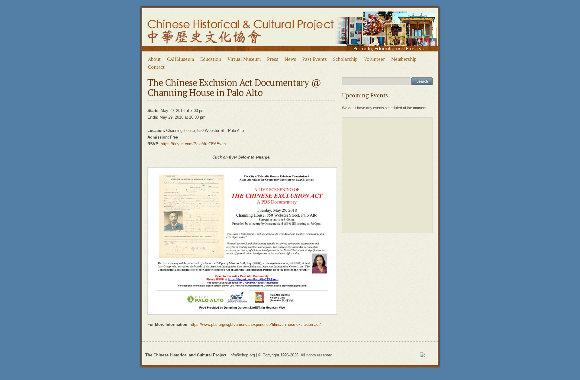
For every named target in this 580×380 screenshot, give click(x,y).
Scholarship (345, 59)
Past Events (314, 59)
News (290, 59)
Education (210, 59)
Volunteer (374, 59)
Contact (156, 67)
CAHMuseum (180, 59)
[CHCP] (290, 53)
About (154, 59)
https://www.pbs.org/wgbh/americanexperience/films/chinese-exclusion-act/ (255, 324)
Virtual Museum (244, 59)
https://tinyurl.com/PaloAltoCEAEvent (194, 144)
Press (272, 59)
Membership (404, 59)
